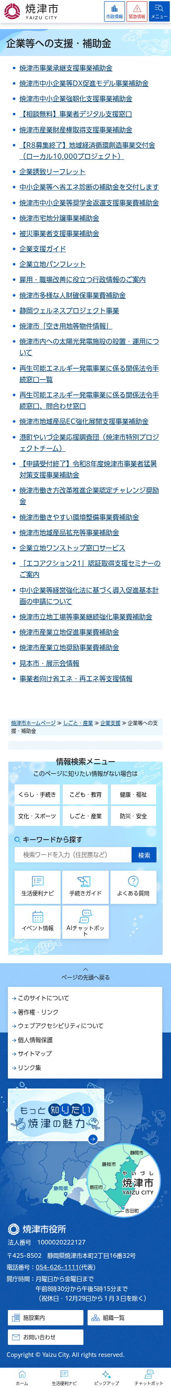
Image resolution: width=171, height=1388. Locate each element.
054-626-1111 (57, 1267)
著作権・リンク (38, 1012)
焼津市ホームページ (33, 723)
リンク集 (29, 1068)
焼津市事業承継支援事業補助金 (66, 68)
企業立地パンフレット (53, 264)
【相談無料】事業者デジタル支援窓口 (76, 114)
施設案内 (34, 1317)
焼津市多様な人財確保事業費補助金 (73, 295)
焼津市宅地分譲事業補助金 (59, 218)
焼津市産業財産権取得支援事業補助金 (76, 130)
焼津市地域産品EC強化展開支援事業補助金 (84, 421)
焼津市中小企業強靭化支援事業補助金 (76, 98)
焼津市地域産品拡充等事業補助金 (69, 532)
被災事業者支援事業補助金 (59, 233)
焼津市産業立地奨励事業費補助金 (69, 647)
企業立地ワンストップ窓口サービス (72, 548)
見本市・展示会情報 (49, 663)
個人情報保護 (35, 1040)
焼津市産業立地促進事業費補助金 (69, 632)
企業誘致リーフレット (53, 171)
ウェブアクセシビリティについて (61, 1026)
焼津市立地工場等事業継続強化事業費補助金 (86, 617)
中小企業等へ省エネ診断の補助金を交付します (89, 187)
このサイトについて (43, 998)
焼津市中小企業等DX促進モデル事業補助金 (84, 83)
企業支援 (110, 723)
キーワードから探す (53, 839)
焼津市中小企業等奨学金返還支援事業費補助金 (89, 203)
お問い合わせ (39, 1337)
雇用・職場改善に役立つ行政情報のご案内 (83, 279)
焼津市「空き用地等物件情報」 (66, 326)
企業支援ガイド (43, 249)
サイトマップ (35, 1054)
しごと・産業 (78, 723)
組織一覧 (114, 1317)
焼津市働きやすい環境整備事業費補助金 (79, 517)
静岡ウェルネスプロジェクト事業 (69, 310)
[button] (137, 11)
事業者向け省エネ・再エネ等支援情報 (76, 678)
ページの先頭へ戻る (85, 977)
